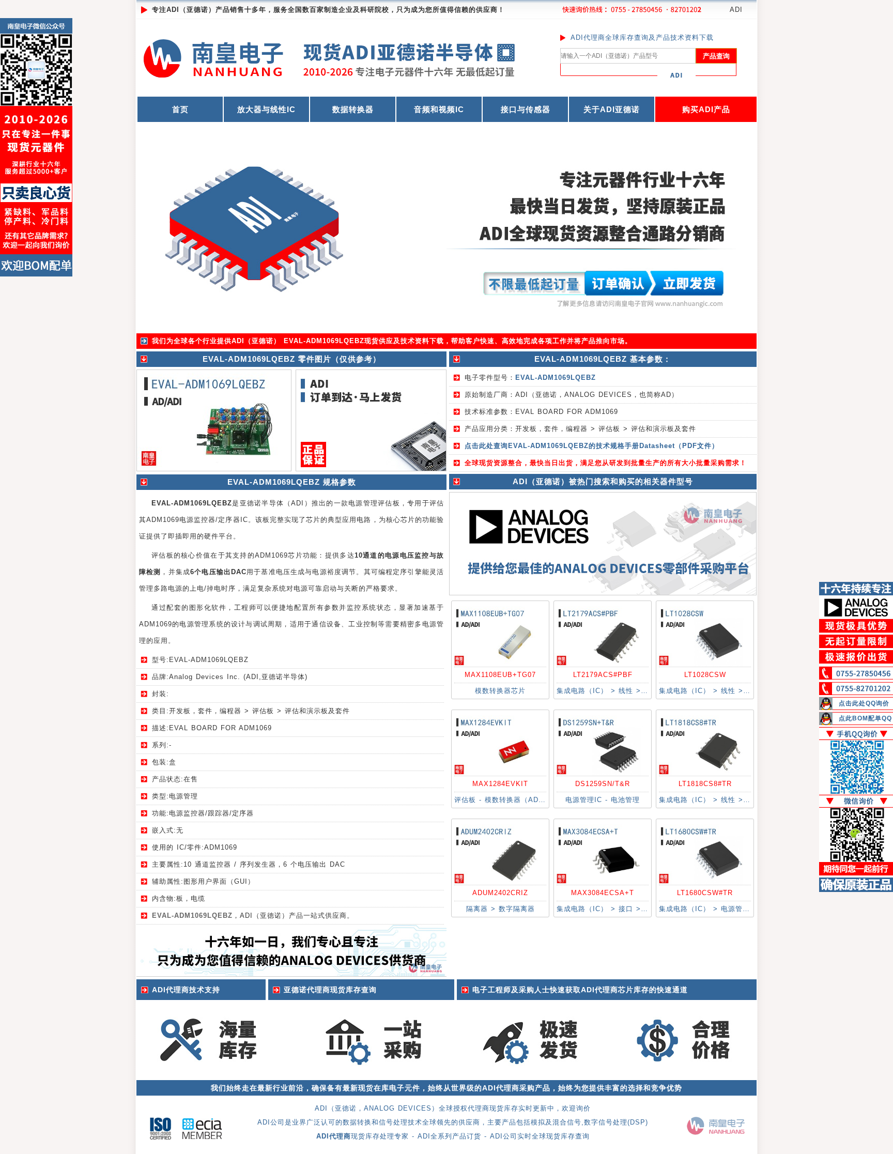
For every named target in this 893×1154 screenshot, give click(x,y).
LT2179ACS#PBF (603, 675)
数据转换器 (353, 109)
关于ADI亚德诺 (611, 109)
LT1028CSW (705, 675)
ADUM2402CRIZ (500, 893)
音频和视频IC (439, 109)
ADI (736, 9)
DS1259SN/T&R (602, 784)
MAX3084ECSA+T (602, 893)
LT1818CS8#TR (705, 784)
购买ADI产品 (706, 109)
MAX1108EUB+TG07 (500, 675)
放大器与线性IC (266, 109)
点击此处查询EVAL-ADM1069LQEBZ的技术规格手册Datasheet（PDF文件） (592, 446)
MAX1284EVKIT (500, 784)
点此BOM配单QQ (865, 718)
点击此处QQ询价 (864, 703)
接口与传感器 (525, 109)
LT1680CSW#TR (705, 893)
